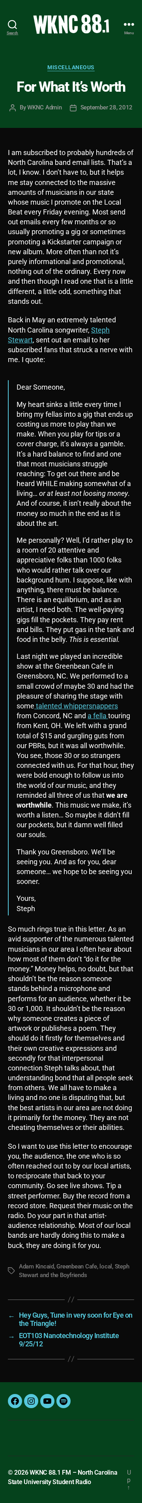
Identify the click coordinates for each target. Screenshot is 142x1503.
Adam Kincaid (36, 1266)
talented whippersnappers (76, 706)
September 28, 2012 (106, 107)
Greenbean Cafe (76, 1266)
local (105, 1266)
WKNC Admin (44, 107)
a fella (98, 716)
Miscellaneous (71, 67)
